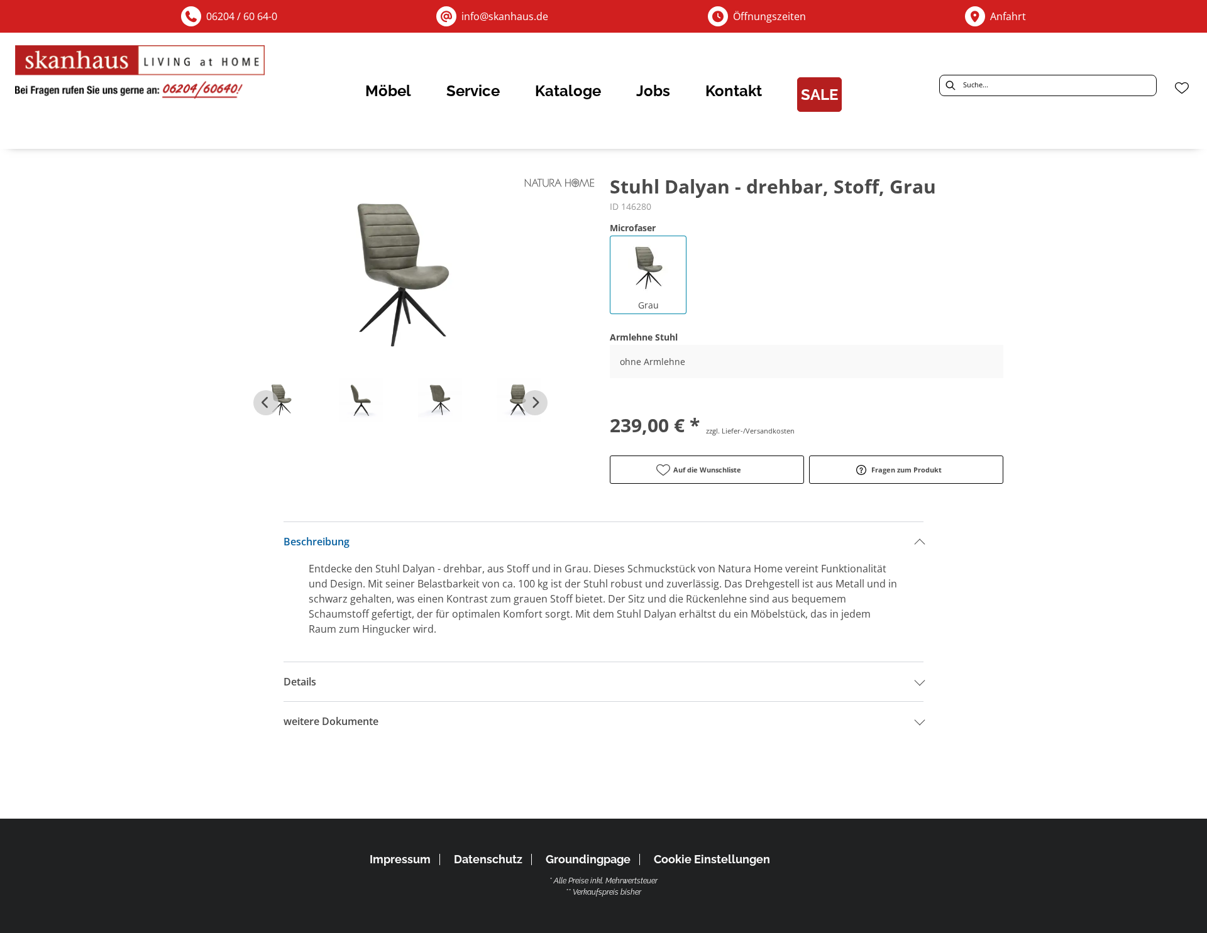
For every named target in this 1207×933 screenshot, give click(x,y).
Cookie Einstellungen (712, 859)
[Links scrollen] (265, 402)
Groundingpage (588, 859)
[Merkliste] (1182, 88)
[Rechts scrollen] (535, 402)
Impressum (400, 859)
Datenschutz (488, 859)
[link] (388, 91)
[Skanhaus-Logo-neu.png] (141, 75)
